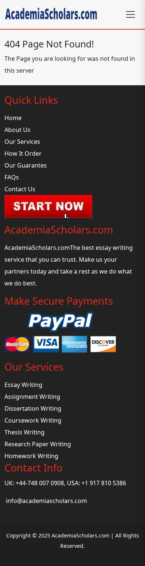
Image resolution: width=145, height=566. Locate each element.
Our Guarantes (25, 165)
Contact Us (19, 189)
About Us (17, 130)
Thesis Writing (24, 432)
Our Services (22, 142)
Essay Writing (23, 385)
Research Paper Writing (37, 444)
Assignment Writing (32, 397)
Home (13, 118)
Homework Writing (31, 456)
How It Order (23, 153)
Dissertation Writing (32, 408)
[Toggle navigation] (130, 14)
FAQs (11, 177)
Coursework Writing (32, 420)
